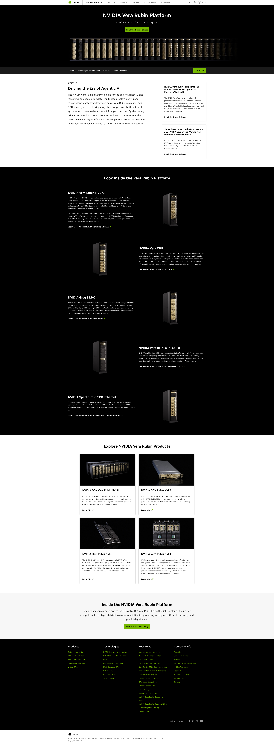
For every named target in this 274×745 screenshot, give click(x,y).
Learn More (87, 510)
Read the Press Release (175, 117)
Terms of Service (105, 738)
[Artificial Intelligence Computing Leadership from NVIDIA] (74, 2)
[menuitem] (93, 2)
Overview (71, 71)
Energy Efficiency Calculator (150, 678)
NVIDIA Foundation (181, 667)
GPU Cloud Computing (148, 682)
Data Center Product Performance (152, 671)
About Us (177, 652)
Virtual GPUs (73, 667)
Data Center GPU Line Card (150, 663)
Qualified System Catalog (149, 708)
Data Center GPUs (75, 652)
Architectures (149, 2)
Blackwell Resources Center (150, 656)
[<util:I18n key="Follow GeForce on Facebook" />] (190, 721)
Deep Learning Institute (148, 674)
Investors (177, 659)
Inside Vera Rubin (120, 71)
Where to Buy (144, 711)
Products (123, 2)
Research (177, 671)
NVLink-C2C (108, 671)
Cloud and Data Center (93, 2)
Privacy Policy (73, 738)
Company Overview (181, 656)
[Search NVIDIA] (190, 2)
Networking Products (76, 663)
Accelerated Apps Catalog (149, 652)
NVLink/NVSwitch (110, 674)
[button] (194, 3)
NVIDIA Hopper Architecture (114, 656)
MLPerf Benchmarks (147, 686)
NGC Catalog (144, 689)
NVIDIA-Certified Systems (149, 693)
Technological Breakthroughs (89, 71)
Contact (161, 738)
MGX (105, 659)
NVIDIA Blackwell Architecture (115, 652)
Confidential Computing (113, 663)
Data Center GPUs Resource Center (153, 667)
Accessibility (119, 738)
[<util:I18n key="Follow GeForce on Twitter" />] (197, 721)
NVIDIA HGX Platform (76, 659)
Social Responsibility (182, 674)
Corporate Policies (133, 738)
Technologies (165, 2)
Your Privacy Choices (88, 738)
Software (136, 2)
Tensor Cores (108, 678)
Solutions (111, 2)
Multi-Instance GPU (111, 667)
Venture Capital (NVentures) (185, 663)
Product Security (149, 738)
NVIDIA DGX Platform (76, 656)
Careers (177, 682)
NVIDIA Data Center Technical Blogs (153, 704)
